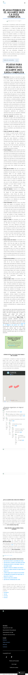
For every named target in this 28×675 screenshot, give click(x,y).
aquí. (24, 415)
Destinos (5, 640)
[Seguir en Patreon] (12, 657)
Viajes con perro (6, 642)
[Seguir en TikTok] (6, 657)
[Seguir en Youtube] (9, 657)
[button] (16, 60)
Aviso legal (14, 664)
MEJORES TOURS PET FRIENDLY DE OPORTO (13, 567)
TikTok (5, 594)
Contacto (5, 646)
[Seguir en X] (14, 657)
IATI (12, 544)
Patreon (5, 597)
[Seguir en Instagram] (4, 657)
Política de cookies (14, 667)
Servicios (5, 644)
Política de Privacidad (14, 660)
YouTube (6, 595)
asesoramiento (11, 345)
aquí (21, 411)
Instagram (6, 592)
